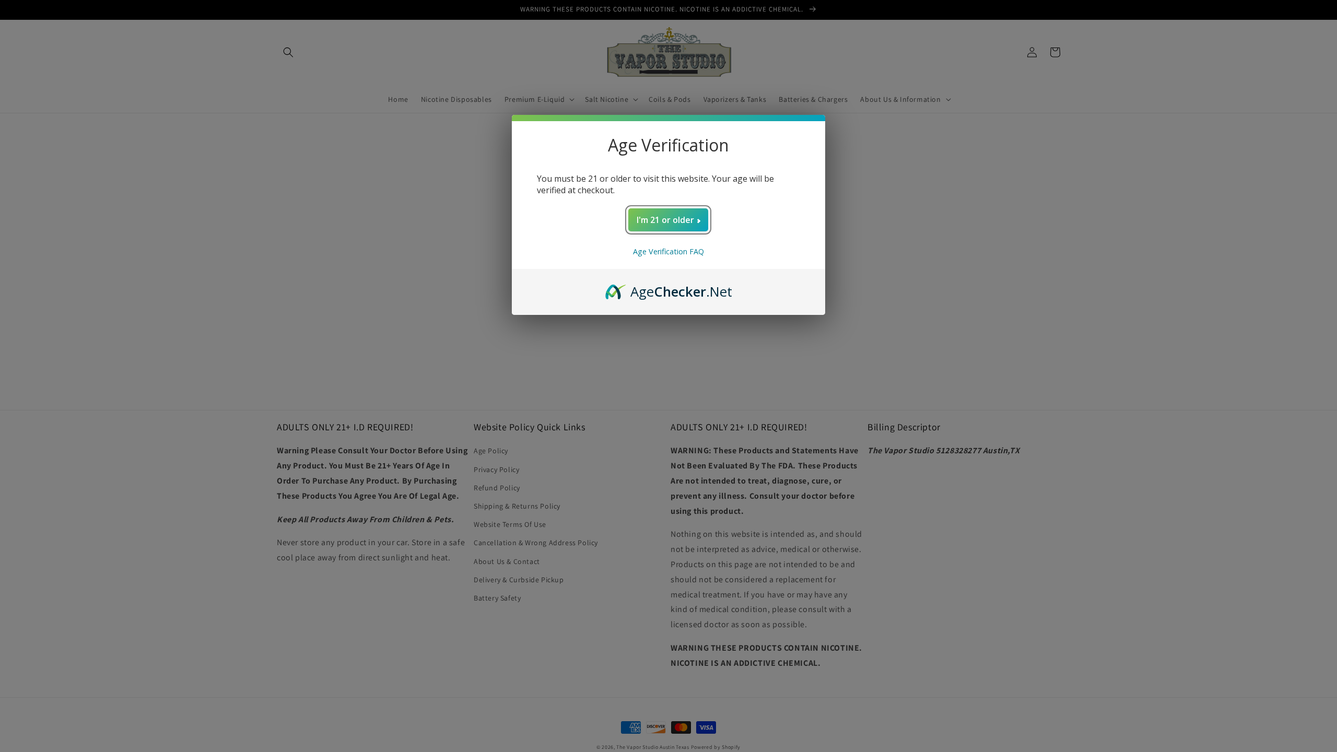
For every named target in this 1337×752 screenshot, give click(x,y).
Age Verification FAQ (668, 251)
